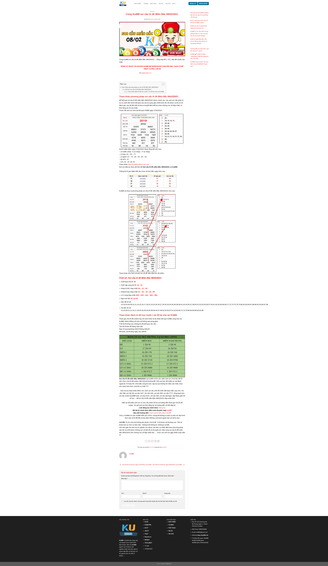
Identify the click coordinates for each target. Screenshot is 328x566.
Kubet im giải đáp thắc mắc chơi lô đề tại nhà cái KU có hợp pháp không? (198, 41)
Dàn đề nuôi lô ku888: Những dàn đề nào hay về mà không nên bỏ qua (199, 15)
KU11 (173, 3)
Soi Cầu (152, 11)
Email (145, 493)
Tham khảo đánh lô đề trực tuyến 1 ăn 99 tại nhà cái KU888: (146, 91)
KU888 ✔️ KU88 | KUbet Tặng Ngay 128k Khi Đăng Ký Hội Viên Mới (199, 56)
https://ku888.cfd (202, 535)
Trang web (167, 493)
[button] (162, 84)
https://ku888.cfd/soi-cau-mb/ (138, 164)
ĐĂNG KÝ (193, 3)
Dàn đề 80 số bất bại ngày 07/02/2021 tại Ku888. (137, 464)
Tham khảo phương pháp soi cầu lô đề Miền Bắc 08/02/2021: (140, 87)
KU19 (146, 522)
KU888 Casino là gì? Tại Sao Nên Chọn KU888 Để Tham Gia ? (199, 64)
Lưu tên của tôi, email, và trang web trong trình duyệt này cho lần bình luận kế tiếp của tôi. (150, 501)
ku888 (158, 19)
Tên (122, 493)
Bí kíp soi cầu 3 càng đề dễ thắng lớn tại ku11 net (198, 27)
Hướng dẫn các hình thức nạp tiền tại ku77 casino (199, 50)
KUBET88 (148, 525)
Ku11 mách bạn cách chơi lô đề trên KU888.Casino (199, 21)
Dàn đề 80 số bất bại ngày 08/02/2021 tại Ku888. (167, 464)
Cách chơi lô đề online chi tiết (160, 413)
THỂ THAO (153, 3)
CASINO (146, 3)
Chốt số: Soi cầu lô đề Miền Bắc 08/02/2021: (138, 89)
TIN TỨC (168, 3)
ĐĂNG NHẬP (203, 3)
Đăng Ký (162, 408)
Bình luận (124, 478)
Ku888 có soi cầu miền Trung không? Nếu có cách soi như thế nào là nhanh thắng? (199, 33)
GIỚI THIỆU (137, 3)
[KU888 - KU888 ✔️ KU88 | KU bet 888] (125, 3)
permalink (164, 447)
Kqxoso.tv (148, 537)
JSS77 (147, 531)
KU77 (146, 528)
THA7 (146, 534)
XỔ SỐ (161, 3)
